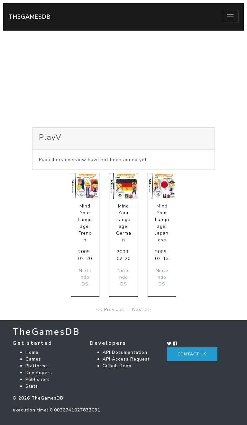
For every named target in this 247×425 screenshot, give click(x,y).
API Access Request (126, 359)
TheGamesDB (29, 17)
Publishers (37, 379)
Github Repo (117, 366)
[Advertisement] (123, 79)
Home (32, 352)
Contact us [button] (192, 354)
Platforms (36, 366)
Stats (31, 386)
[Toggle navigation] (230, 17)
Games (33, 359)
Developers (38, 373)
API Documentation (125, 352)
